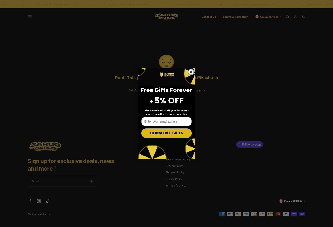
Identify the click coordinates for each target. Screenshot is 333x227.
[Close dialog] (191, 72)
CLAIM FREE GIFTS (166, 133)
